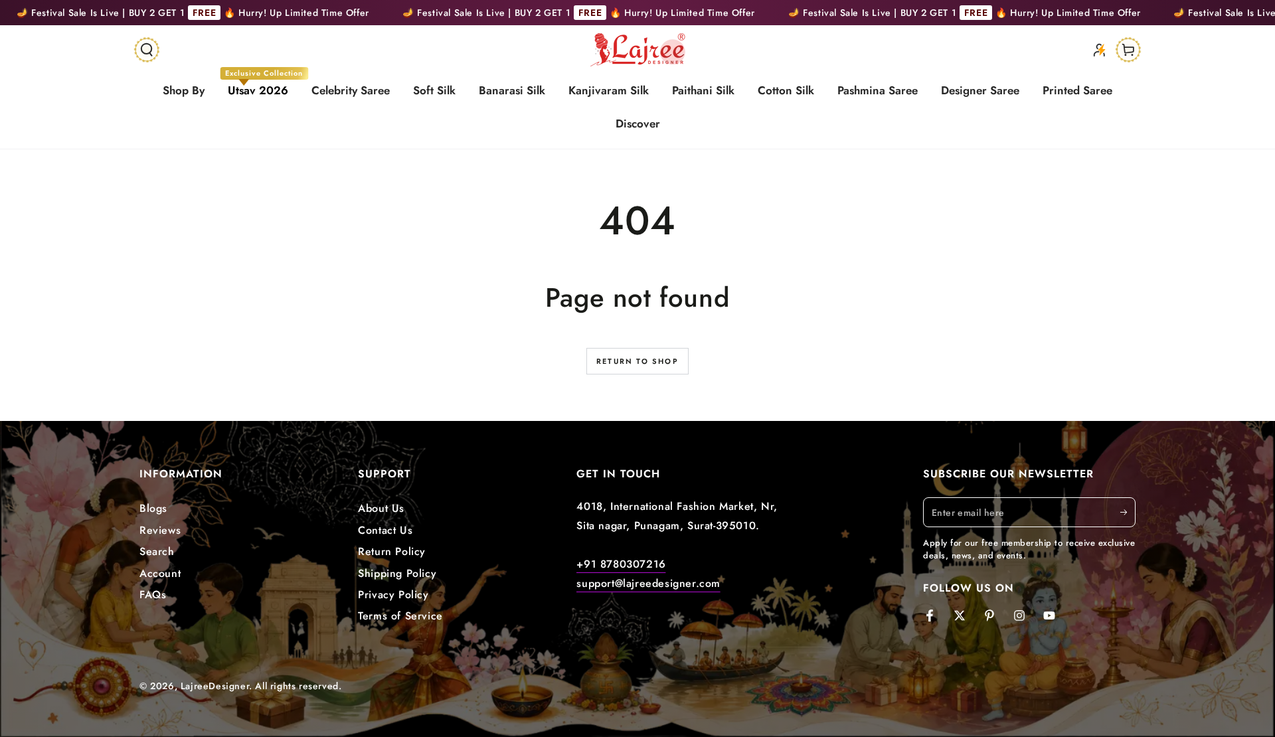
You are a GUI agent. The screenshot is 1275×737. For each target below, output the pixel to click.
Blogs (153, 508)
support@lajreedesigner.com (648, 583)
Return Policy (392, 551)
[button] (146, 49)
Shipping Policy (397, 573)
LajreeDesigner (215, 686)
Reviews (160, 530)
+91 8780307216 (620, 564)
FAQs (152, 594)
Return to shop (637, 361)
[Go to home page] (637, 49)
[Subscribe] (1128, 512)
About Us (381, 508)
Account (160, 573)
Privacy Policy (393, 594)
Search (157, 551)
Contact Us (385, 530)
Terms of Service (400, 615)
